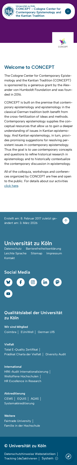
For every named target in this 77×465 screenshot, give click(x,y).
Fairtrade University (17, 421)
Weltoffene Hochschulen (21, 376)
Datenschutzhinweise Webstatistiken (30, 454)
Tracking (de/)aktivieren (20, 458)
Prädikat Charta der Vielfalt (22, 354)
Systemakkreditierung (19, 403)
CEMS (8, 398)
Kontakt (9, 258)
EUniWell (27, 332)
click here (11, 186)
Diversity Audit (56, 354)
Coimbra (10, 332)
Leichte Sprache (15, 253)
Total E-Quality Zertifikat (21, 349)
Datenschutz (13, 248)
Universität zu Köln (33, 6)
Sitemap (36, 253)
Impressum (54, 253)
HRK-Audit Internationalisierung (26, 372)
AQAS (35, 398)
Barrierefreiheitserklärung (43, 248)
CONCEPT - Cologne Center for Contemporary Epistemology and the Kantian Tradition (38, 12)
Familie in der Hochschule (22, 426)
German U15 (46, 332)
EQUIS (21, 398)
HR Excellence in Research (22, 381)
